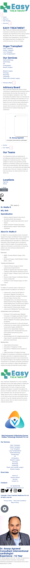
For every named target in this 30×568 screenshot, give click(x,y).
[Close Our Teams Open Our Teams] (11, 147)
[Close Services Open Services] (9, 23)
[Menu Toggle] (1, 14)
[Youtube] (20, 491)
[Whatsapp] (2, 195)
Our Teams (9, 152)
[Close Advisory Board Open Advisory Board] (13, 82)
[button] (4, 128)
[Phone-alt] (2, 199)
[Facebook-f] (11, 491)
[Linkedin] (3, 491)
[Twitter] (7, 491)
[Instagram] (15, 491)
